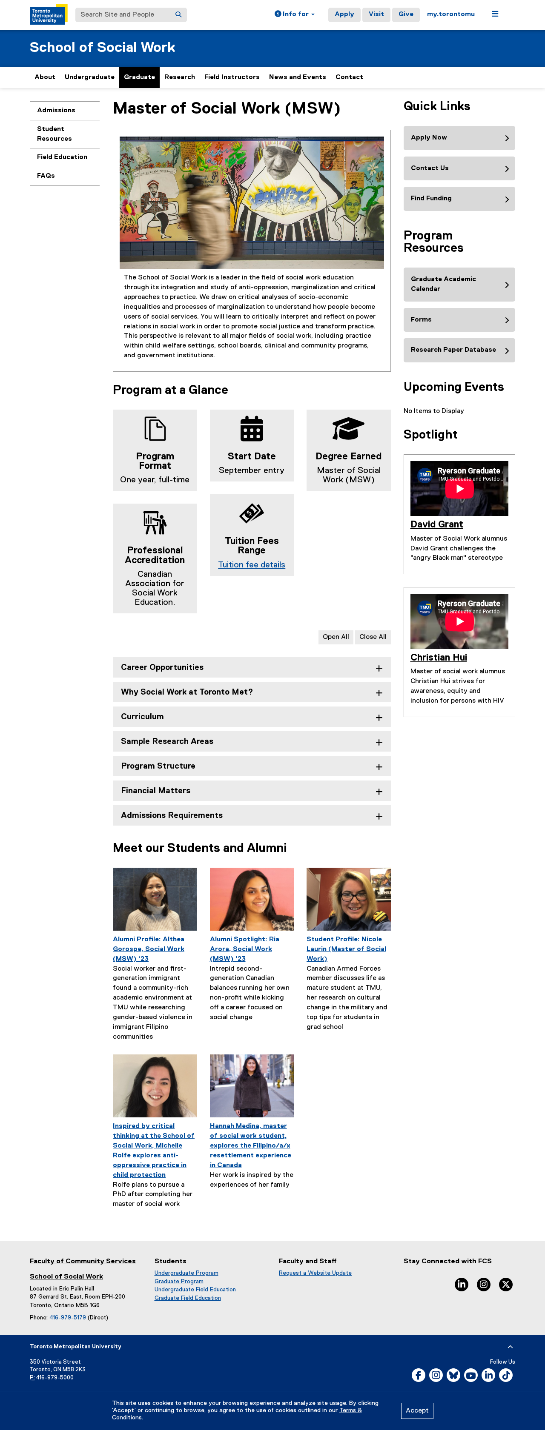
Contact (349, 77)
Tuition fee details (251, 565)
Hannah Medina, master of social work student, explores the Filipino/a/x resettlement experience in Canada (250, 1145)
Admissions (56, 110)
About (44, 77)
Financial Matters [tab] (155, 791)
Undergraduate (90, 77)
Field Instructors (232, 77)
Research (179, 77)
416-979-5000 (55, 1378)
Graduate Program (179, 1282)
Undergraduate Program (186, 1273)
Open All (336, 637)
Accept (417, 1410)
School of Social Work (102, 48)
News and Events (297, 77)
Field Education (62, 157)
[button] (294, 15)
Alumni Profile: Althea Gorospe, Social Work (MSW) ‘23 (148, 949)
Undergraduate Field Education (195, 1290)
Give (406, 14)
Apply (344, 14)
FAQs (46, 176)
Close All (373, 637)
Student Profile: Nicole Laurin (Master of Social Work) (346, 949)
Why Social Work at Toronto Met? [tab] (187, 692)
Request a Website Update (315, 1273)
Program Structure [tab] (158, 766)
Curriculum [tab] (142, 717)
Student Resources (54, 134)
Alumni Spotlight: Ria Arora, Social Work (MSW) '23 (244, 949)
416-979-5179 (67, 1318)
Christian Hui (438, 658)
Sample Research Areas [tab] (167, 742)
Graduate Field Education (188, 1298)
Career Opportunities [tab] (162, 668)
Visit (376, 14)
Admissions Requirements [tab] (172, 816)
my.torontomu (451, 14)
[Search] (178, 15)
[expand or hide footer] (510, 1347)
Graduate (139, 77)
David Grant (436, 525)
